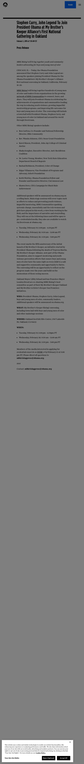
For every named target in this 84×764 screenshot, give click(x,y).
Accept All (63, 758)
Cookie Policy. (41, 753)
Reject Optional (48, 758)
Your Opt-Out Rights (12, 758)
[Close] (70, 742)
